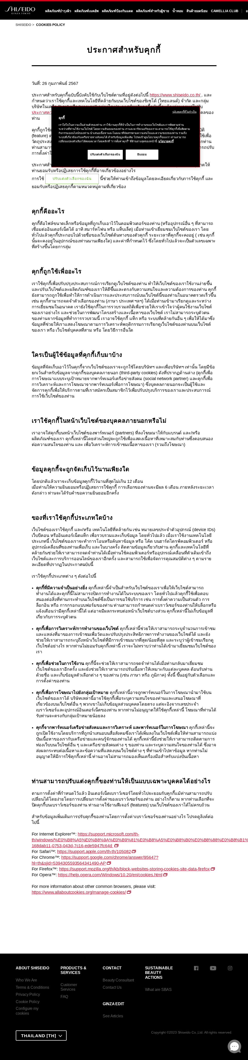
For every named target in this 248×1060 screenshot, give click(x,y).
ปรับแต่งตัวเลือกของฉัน (72, 179)
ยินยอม (142, 154)
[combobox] (41, 1035)
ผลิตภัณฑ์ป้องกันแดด (117, 11)
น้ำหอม (177, 11)
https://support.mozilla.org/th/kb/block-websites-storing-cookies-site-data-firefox (134, 869)
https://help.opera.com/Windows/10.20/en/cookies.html (110, 874)
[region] (125, 136)
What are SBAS (158, 990)
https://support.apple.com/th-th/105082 (94, 851)
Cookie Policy (27, 1002)
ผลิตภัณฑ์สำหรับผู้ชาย (152, 11)
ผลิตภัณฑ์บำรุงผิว (58, 11)
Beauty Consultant (118, 980)
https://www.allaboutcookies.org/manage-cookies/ (79, 892)
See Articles (113, 1016)
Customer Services (69, 987)
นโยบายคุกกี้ (166, 141)
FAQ (64, 997)
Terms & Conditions (32, 987)
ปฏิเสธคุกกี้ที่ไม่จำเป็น (184, 111)
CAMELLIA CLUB (225, 11)
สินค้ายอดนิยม (197, 11)
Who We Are (26, 980)
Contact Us (112, 987)
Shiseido (23, 25)
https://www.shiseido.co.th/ (176, 95)
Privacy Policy (28, 994)
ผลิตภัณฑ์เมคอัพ (87, 11)
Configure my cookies (27, 1010)
